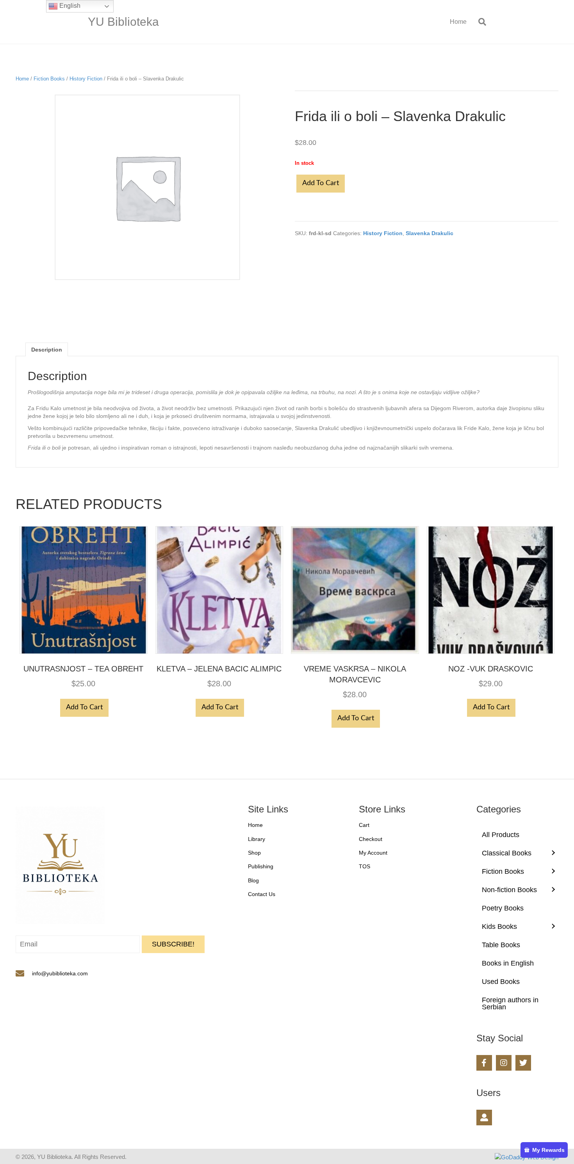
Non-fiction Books (509, 890)
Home (458, 21)
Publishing (260, 866)
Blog (253, 880)
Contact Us (261, 894)
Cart (364, 825)
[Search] (479, 22)
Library (256, 839)
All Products (500, 835)
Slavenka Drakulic (429, 233)
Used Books (501, 981)
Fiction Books (49, 79)
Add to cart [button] (84, 707)
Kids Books (499, 926)
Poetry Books (503, 908)
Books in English (508, 963)
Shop (254, 853)
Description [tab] (46, 349)
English (69, 5)
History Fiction (86, 79)
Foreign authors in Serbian (510, 1003)
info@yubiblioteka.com (60, 973)
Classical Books (506, 853)
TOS (364, 866)
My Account (373, 853)
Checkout (370, 839)
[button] (173, 944)
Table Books (501, 945)
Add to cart (320, 183)
